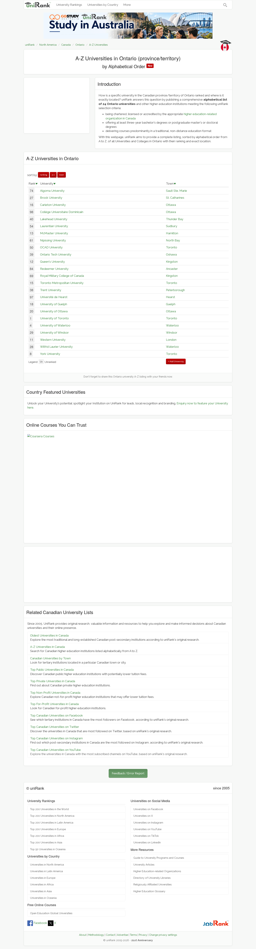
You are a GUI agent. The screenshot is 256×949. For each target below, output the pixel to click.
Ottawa (171, 205)
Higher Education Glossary (149, 891)
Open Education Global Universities (51, 913)
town (61, 174)
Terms (133, 934)
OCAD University (51, 247)
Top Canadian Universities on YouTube (55, 750)
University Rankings (69, 4)
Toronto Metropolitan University (61, 283)
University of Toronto (54, 318)
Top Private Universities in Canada (52, 681)
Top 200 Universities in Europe (48, 829)
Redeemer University (54, 268)
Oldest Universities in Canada (49, 635)
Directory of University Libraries (151, 877)
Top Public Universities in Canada (52, 669)
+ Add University (176, 361)
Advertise (122, 934)
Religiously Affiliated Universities (152, 884)
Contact (110, 934)
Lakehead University (53, 219)
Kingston (172, 261)
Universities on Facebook (148, 809)
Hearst (170, 297)
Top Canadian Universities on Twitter (54, 727)
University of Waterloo (55, 325)
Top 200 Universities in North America (52, 815)
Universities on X (143, 815)
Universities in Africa (42, 884)
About (82, 934)
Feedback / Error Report (128, 773)
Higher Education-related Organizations (157, 871)
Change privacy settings (163, 934)
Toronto (171, 247)
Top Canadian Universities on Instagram (56, 738)
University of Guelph (53, 304)
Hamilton (172, 233)
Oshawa (171, 254)
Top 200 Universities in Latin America (51, 822)
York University (50, 354)
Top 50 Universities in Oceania (47, 849)
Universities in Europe (42, 877)
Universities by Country (102, 4)
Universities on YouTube (147, 829)
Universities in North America (47, 864)
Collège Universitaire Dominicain (61, 212)
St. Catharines (175, 197)
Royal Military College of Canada (62, 275)
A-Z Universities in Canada (47, 647)
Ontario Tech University (55, 254)
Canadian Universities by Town (50, 658)
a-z (53, 174)
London (171, 339)
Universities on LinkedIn (147, 842)
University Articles (143, 864)
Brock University (51, 197)
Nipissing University (53, 240)
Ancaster (172, 268)
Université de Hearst (53, 297)
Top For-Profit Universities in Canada (54, 704)
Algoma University (52, 190)
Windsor (171, 332)
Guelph (170, 304)
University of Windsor (54, 332)
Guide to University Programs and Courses (158, 857)
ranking (43, 174)
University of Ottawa (54, 311)
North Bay (173, 240)
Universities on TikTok (146, 835)
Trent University (50, 290)
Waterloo (172, 325)
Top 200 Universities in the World (49, 809)
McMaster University (54, 233)
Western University (52, 339)
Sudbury (171, 226)
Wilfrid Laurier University (56, 346)
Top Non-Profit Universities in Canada (55, 692)
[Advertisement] (56, 105)
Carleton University (53, 205)
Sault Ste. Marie (176, 190)
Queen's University (52, 261)
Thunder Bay (174, 219)
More (127, 4)
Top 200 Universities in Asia (46, 842)
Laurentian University (54, 226)
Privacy (143, 934)
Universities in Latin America (46, 871)
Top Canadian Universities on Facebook (56, 715)
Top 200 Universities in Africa (47, 835)
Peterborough (175, 290)
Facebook (40, 923)
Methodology (96, 934)
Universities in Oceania (43, 897)
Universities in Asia (41, 891)
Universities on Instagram (148, 822)
